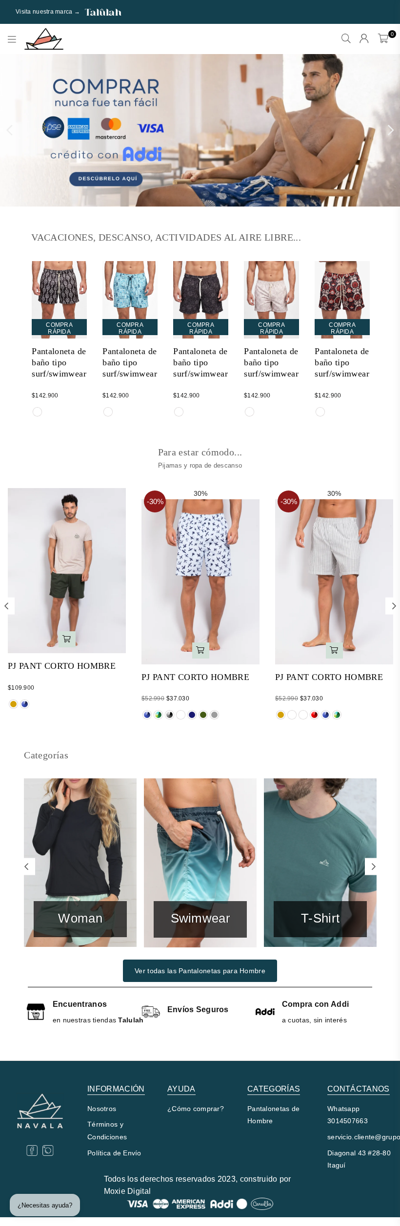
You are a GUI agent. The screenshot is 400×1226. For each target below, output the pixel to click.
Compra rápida (59, 328)
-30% (155, 501)
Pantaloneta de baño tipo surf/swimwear (59, 362)
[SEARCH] (346, 39)
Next (390, 130)
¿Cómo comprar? (195, 1109)
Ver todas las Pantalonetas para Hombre (200, 971)
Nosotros (101, 1109)
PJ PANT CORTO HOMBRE (62, 666)
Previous (10, 130)
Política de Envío (114, 1153)
